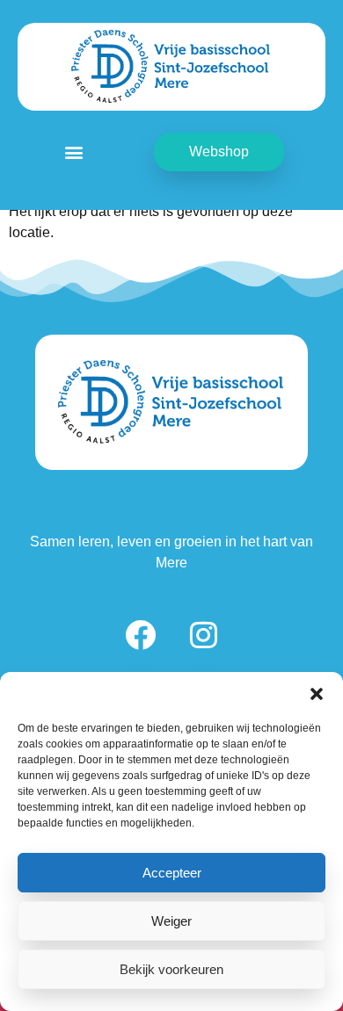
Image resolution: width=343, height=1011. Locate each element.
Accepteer (171, 872)
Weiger (171, 921)
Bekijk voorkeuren (171, 969)
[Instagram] (203, 635)
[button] (316, 694)
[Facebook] (140, 635)
